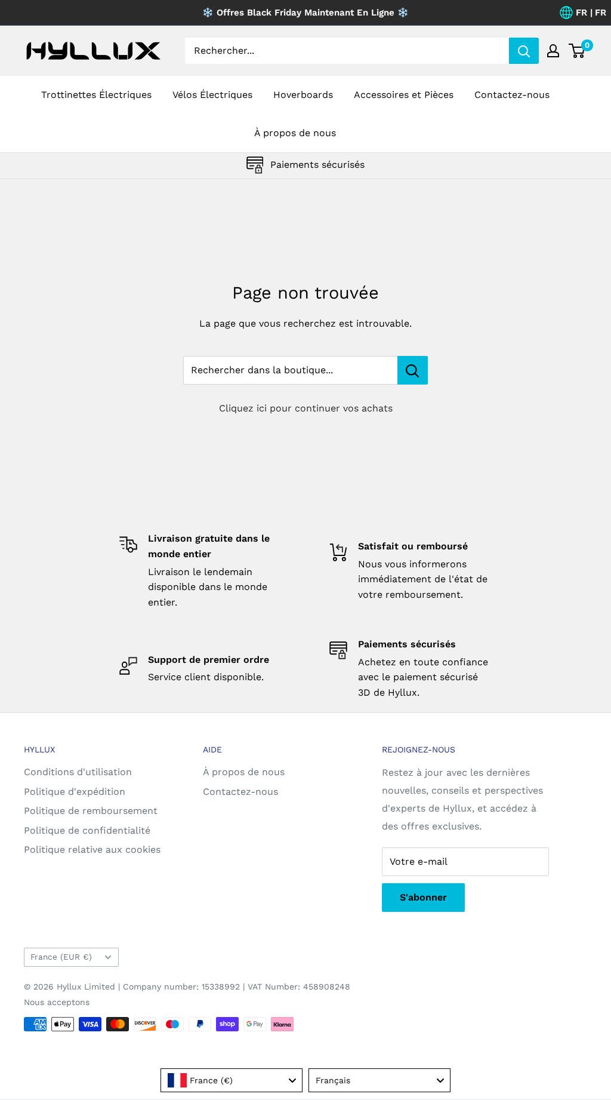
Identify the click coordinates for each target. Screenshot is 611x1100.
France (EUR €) (61, 956)
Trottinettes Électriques (96, 94)
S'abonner (423, 897)
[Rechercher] (524, 51)
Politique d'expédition (74, 791)
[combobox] (232, 1080)
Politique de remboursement (91, 810)
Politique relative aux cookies (92, 849)
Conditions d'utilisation (78, 772)
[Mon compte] (553, 50)
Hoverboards (303, 94)
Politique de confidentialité (87, 830)
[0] (577, 51)
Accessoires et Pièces (403, 94)
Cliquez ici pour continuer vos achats (306, 408)
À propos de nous (295, 133)
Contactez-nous (512, 94)
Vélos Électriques (212, 94)
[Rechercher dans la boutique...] (412, 370)
